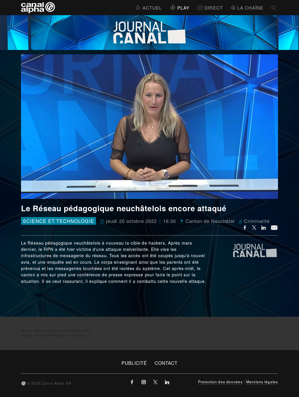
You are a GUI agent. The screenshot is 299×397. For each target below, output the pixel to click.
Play (183, 7)
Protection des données (220, 381)
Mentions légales (262, 381)
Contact (166, 362)
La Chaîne (250, 7)
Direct (213, 7)
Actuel (152, 7)
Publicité (134, 362)
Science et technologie (58, 221)
